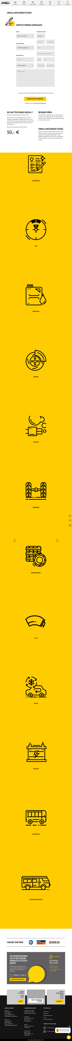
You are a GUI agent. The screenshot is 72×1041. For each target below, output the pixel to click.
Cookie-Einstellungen (47, 1019)
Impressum (45, 1013)
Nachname (50, 40)
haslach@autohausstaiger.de (10, 1016)
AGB (44, 1017)
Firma (39, 46)
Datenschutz (46, 1011)
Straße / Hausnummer (42, 52)
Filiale (19, 34)
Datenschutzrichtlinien (40, 103)
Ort (45, 58)
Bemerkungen (20, 70)
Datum (19, 58)
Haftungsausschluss (47, 1015)
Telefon (48, 64)
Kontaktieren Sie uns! (17, 979)
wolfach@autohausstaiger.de (10, 1025)
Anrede (40, 34)
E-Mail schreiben (53, 967)
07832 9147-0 (11, 1014)
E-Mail (39, 64)
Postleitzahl (40, 59)
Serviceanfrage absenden (35, 99)
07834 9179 (10, 1024)
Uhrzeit (19, 64)
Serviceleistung (20, 46)
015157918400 (52, 971)
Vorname (40, 40)
